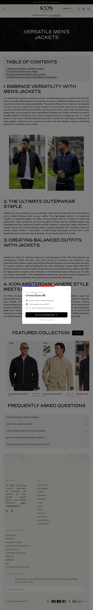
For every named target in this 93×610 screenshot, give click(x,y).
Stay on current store (47, 320)
